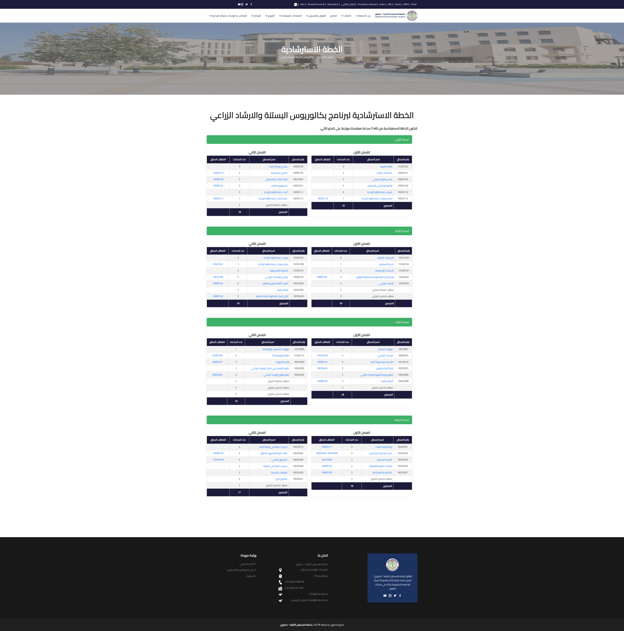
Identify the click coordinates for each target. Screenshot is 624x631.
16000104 (218, 283)
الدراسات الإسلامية (384, 270)
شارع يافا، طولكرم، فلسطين (314, 570)
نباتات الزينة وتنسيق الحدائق (273, 453)
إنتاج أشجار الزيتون (384, 368)
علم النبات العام (384, 172)
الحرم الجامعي (246, 564)
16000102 (218, 179)
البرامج (333, 16)
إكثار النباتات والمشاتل (276, 179)
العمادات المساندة (292, 16)
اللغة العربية (386, 166)
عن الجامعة (364, 16)
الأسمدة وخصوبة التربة (381, 362)
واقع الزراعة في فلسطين (380, 185)
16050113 (322, 198)
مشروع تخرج (281, 478)
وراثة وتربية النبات (383, 446)
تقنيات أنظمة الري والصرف (275, 283)
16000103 (322, 381)
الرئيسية (341, 57)
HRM (405, 4)
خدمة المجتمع (386, 264)
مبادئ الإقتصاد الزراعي (276, 277)
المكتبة (250, 576)
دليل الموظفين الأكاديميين (240, 570)
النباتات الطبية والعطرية (380, 466)
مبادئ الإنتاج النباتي (382, 179)
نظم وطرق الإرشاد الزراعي (276, 374)
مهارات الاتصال (385, 349)
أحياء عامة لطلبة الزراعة (275, 192)
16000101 (218, 185)
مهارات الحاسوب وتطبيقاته (276, 349)
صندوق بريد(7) (321, 576)
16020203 (217, 374)
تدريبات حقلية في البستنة (275, 466)
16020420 (322, 368)
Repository (332, 4)
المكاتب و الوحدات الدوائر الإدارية (229, 16)
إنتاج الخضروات (282, 362)
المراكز (257, 16)
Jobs (302, 4)
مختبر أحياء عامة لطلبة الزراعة (273, 198)
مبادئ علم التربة (279, 172)
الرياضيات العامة (385, 257)
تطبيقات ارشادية (279, 472)
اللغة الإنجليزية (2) (280, 355)
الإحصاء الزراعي (385, 355)
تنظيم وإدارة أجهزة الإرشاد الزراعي (376, 374)
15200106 (217, 355)
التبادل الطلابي (348, 4)
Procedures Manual (367, 4)
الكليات (347, 16)
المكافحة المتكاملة (382, 472)
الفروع (271, 16)
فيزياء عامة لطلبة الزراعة (276, 257)
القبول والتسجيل (317, 16)
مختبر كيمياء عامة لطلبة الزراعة (377, 198)
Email (397, 4)
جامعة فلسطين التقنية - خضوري (296, 625)
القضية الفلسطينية (279, 270)
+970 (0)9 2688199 (294, 582)
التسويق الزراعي (279, 459)
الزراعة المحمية (384, 459)
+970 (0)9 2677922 (294, 588)
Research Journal (316, 4)
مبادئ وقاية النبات (278, 166)
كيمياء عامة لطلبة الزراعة (379, 192)
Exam (382, 4)
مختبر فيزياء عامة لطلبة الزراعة (273, 264)
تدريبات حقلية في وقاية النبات (273, 446)
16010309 (332, 453)
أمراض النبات (387, 381)
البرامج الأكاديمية (325, 57)
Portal (413, 4)
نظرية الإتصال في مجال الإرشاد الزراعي (270, 368)
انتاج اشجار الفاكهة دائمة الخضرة (272, 296)
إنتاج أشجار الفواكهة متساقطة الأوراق (375, 277)
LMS (390, 4)
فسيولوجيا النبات (279, 185)
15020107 (218, 264)
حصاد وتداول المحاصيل (380, 453)
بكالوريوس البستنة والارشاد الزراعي (296, 57)
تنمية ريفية (282, 289)
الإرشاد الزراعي (386, 283)
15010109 (218, 277)
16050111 (218, 198)
